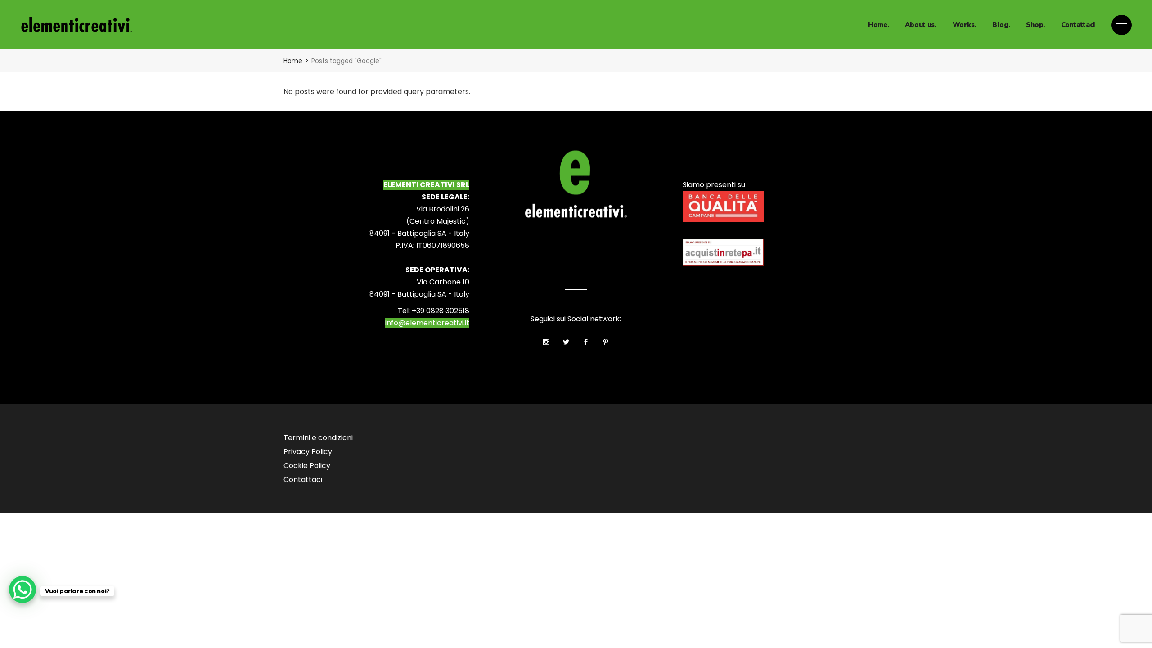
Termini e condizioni (318, 437)
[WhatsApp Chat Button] (22, 589)
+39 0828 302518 (440, 311)
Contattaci (303, 479)
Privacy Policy (308, 451)
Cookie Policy (307, 465)
